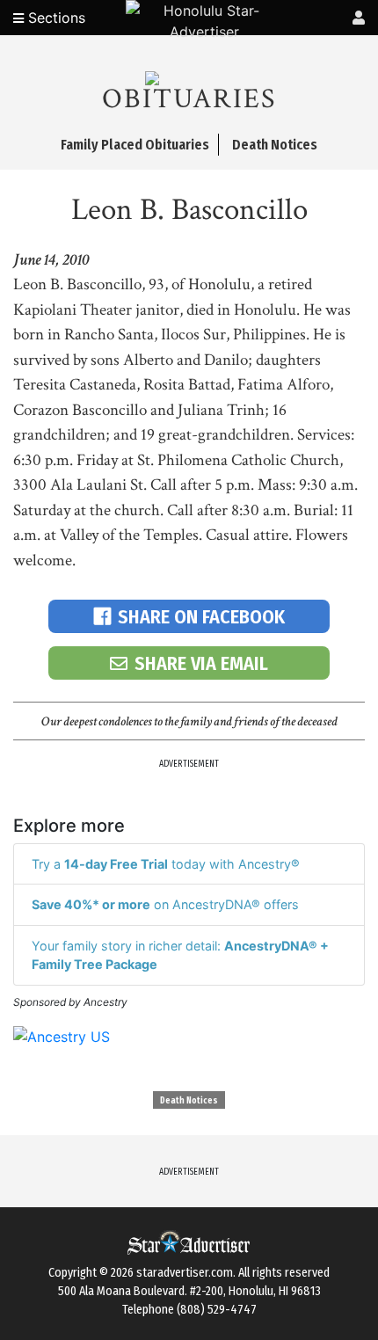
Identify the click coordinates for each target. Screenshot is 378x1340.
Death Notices (189, 1101)
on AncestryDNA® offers (165, 904)
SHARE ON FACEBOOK (201, 617)
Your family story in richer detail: (180, 955)
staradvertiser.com (184, 1272)
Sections (54, 17)
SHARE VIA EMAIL (201, 663)
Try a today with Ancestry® (166, 863)
